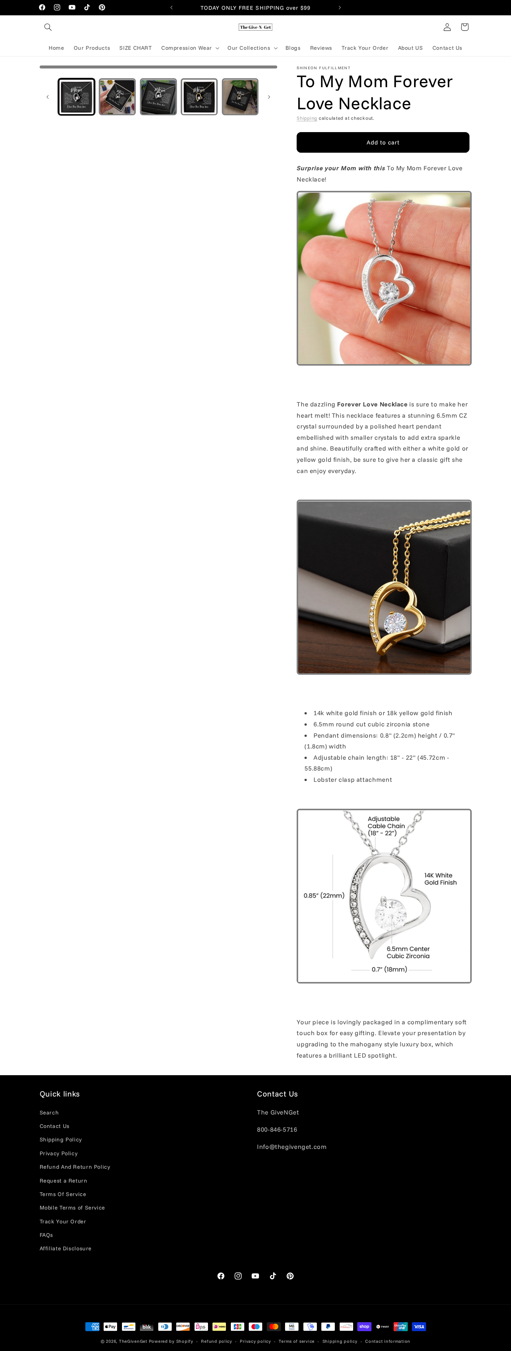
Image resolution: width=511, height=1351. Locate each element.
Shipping (307, 118)
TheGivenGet (133, 1341)
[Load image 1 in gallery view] (76, 97)
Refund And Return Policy (75, 1166)
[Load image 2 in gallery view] (117, 97)
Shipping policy (340, 1341)
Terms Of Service (63, 1194)
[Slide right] (269, 97)
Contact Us (55, 1125)
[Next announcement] (339, 7)
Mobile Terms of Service (72, 1207)
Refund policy (216, 1341)
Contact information (387, 1341)
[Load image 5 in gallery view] (240, 97)
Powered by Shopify (171, 1341)
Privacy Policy (59, 1153)
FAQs (46, 1234)
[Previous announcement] (171, 7)
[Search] (48, 27)
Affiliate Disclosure (66, 1248)
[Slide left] (48, 97)
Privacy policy (255, 1341)
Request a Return (64, 1180)
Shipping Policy (61, 1139)
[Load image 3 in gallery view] (158, 97)
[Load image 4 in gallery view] (199, 97)
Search (49, 1112)
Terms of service (297, 1341)
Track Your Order (63, 1221)
